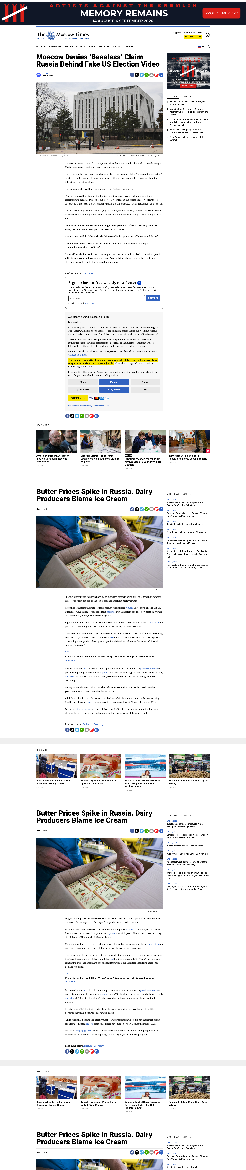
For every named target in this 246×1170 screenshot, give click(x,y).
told (112, 637)
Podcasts (117, 46)
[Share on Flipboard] (156, 75)
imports (103, 672)
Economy (99, 724)
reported (111, 611)
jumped (130, 608)
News (43, 46)
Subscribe (153, 298)
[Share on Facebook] (132, 75)
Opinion (91, 46)
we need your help (77, 354)
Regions (69, 46)
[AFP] (39, 75)
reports (89, 702)
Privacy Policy (90, 303)
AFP (46, 73)
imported (69, 676)
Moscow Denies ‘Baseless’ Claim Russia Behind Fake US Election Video (98, 60)
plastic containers (149, 668)
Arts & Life (104, 46)
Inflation (87, 724)
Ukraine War (55, 46)
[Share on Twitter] (137, 75)
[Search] (209, 46)
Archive (129, 46)
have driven (154, 622)
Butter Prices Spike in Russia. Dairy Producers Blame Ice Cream (94, 495)
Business (80, 46)
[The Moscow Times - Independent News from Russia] (62, 35)
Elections (88, 273)
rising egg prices (83, 709)
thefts (86, 668)
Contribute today (193, 37)
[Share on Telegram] (142, 75)
